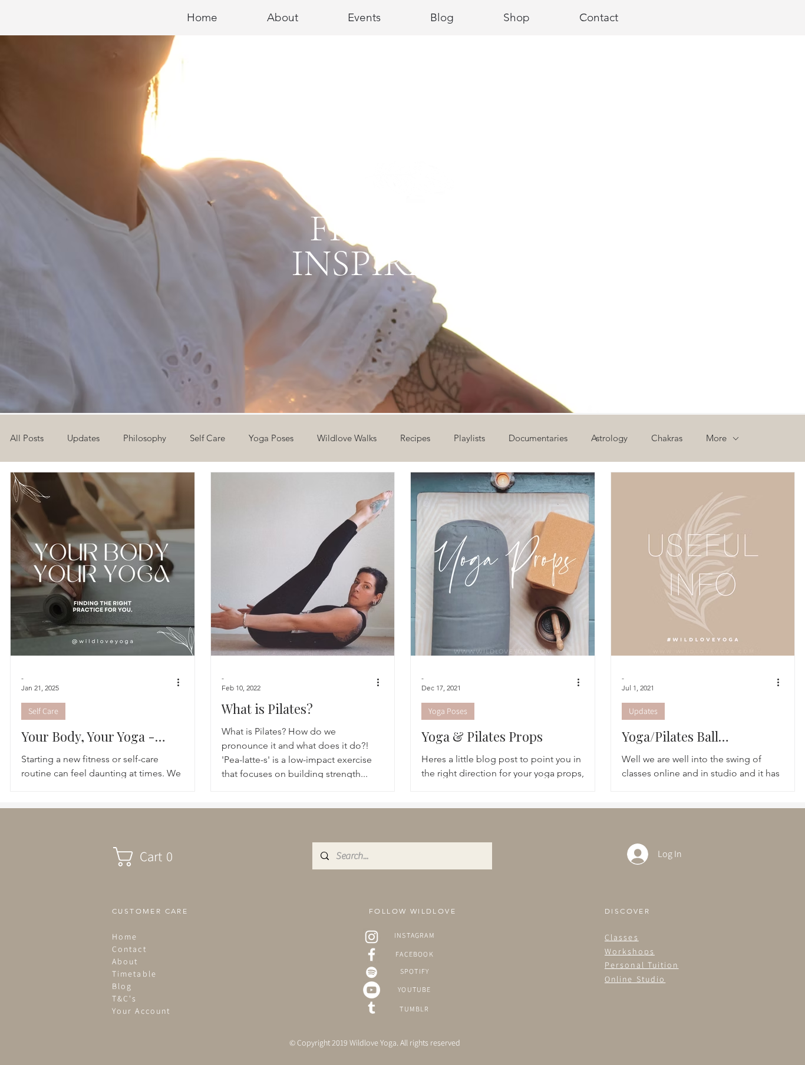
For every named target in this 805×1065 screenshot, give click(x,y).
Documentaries (538, 438)
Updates (83, 438)
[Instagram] (371, 936)
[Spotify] (371, 972)
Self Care (207, 438)
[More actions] (182, 682)
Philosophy (144, 438)
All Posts (27, 438)
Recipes (415, 438)
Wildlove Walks (347, 438)
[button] (154, 856)
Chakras (666, 438)
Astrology (609, 438)
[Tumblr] (371, 1007)
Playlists (469, 438)
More (716, 438)
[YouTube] (371, 989)
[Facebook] (371, 954)
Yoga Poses (271, 438)
